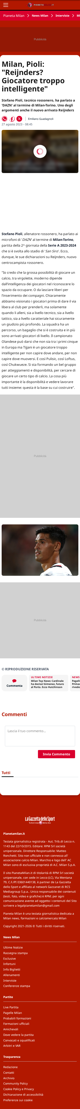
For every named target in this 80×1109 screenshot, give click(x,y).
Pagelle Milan (12, 1013)
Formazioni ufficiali (16, 1024)
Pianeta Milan (13, 15)
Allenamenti (11, 975)
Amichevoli (10, 1029)
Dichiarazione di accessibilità (23, 1094)
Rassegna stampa (15, 953)
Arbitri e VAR (12, 1046)
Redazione (10, 1067)
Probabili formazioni (17, 1018)
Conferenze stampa (16, 986)
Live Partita (10, 1007)
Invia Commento (56, 754)
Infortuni (9, 964)
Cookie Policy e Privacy (18, 1089)
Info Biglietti (11, 969)
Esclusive (9, 958)
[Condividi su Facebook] (12, 119)
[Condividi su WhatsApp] (4, 119)
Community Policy (15, 1083)
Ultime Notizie (13, 947)
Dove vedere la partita (18, 1035)
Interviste (62, 15)
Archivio (8, 1078)
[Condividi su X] (19, 119)
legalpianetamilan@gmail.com (38, 905)
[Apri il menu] (5, 4)
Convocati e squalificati (19, 1040)
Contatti (8, 1072)
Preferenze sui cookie (18, 1100)
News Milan (40, 15)
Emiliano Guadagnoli (40, 119)
